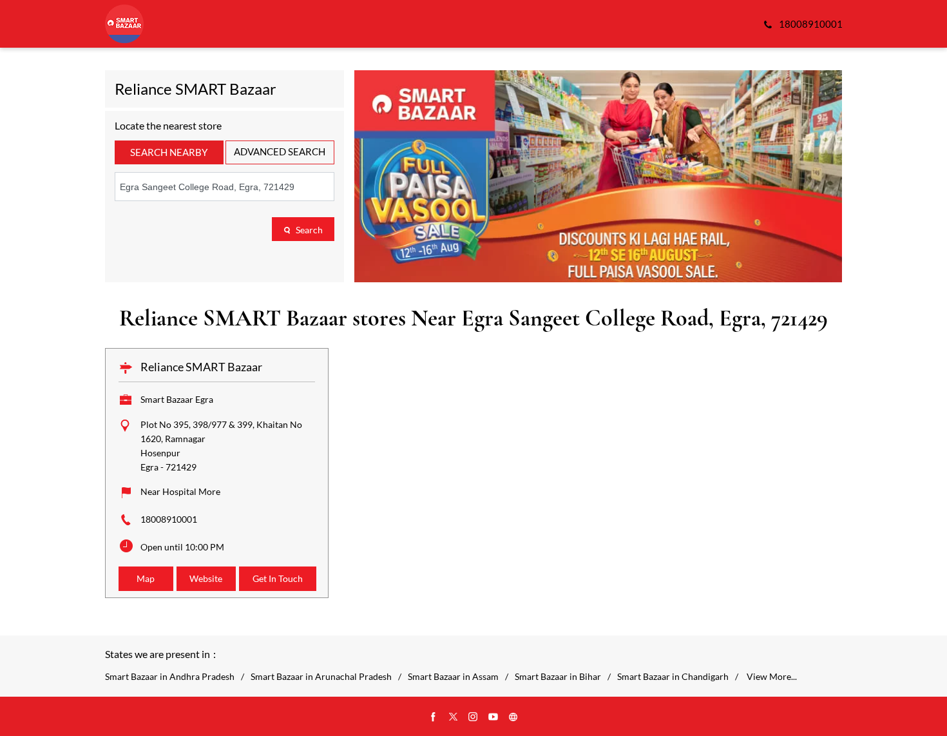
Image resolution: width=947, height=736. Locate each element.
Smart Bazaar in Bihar (558, 677)
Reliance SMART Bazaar (201, 367)
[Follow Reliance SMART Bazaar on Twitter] (454, 717)
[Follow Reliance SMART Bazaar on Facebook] (434, 717)
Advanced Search (279, 151)
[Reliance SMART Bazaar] (124, 24)
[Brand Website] (513, 717)
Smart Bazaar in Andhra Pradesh (169, 677)
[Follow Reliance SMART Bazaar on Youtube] (493, 717)
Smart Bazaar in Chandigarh (673, 677)
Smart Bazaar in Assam (453, 677)
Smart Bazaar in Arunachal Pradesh (321, 677)
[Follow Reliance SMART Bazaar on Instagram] (473, 717)
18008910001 (168, 519)
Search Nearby (168, 152)
